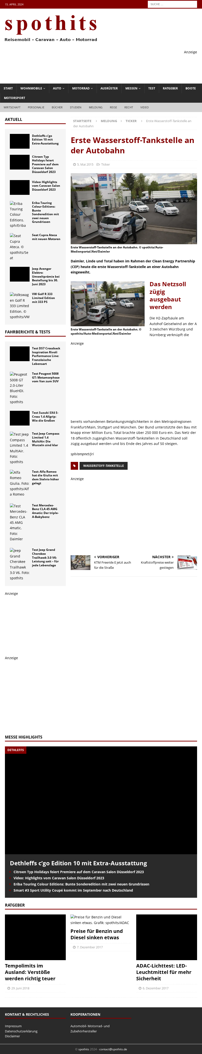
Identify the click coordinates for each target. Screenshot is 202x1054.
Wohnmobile (31, 88)
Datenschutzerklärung (21, 1031)
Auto (57, 88)
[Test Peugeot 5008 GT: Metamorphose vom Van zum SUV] (20, 388)
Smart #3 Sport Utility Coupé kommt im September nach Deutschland (73, 890)
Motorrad (81, 88)
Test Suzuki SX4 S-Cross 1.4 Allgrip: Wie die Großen (45, 416)
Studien (75, 107)
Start (8, 88)
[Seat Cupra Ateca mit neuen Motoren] (20, 247)
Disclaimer (12, 1036)
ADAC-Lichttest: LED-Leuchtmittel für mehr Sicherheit (163, 972)
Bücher (57, 107)
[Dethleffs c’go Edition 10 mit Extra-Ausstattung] (20, 141)
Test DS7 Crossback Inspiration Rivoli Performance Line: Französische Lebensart (46, 356)
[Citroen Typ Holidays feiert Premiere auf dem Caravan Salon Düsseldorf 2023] (20, 162)
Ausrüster (109, 88)
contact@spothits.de (113, 1049)
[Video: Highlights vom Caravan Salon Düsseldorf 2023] (20, 187)
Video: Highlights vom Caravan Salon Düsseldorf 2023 (46, 186)
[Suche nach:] (172, 3)
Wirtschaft (12, 107)
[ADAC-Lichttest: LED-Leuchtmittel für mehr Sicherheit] (166, 937)
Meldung (95, 107)
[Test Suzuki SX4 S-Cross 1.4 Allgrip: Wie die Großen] (20, 418)
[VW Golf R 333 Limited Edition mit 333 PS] (20, 306)
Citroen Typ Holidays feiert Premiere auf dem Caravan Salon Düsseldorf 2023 (45, 164)
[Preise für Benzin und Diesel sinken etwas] (100, 920)
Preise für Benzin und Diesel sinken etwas (96, 934)
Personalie (36, 107)
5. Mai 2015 (85, 164)
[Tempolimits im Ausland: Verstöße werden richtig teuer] (35, 937)
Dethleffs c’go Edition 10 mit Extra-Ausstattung (45, 139)
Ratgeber (170, 88)
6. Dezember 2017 (155, 988)
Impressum (13, 1026)
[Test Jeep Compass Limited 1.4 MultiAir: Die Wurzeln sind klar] (20, 448)
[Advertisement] (107, 66)
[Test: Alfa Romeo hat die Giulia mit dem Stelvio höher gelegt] (20, 483)
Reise (113, 107)
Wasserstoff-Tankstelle (103, 466)
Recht (128, 107)
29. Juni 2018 (20, 988)
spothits (83, 1049)
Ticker (105, 164)
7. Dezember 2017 (90, 947)
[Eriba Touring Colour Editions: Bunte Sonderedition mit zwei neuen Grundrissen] (20, 214)
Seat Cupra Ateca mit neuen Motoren (46, 237)
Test (151, 88)
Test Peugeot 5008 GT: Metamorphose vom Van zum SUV (46, 377)
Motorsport (14, 98)
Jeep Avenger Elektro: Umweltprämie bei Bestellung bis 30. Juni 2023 (46, 276)
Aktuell (13, 119)
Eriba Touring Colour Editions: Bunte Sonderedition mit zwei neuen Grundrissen (45, 212)
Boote (190, 88)
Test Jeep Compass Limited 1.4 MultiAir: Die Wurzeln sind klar (45, 439)
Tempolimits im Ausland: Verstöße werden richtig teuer (30, 972)
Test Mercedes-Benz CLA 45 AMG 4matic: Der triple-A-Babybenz (45, 511)
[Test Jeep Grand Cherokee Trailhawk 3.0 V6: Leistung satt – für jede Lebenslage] (20, 564)
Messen (131, 88)
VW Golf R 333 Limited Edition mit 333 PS (43, 298)
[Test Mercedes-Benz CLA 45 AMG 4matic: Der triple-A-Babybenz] (20, 522)
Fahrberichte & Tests (27, 332)
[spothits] (49, 41)
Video (144, 107)
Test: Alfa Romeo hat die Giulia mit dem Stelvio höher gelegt (45, 477)
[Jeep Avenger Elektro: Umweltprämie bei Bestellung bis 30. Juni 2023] (20, 274)
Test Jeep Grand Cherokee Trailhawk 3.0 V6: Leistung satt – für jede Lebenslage (45, 557)
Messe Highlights (23, 737)
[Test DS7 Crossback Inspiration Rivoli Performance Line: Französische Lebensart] (20, 353)
